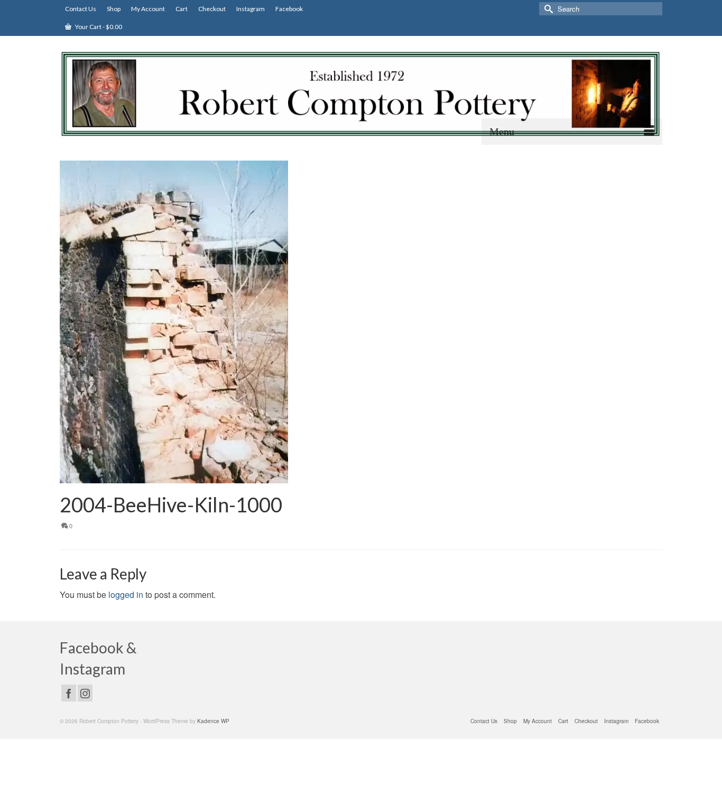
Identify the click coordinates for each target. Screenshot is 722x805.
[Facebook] (68, 693)
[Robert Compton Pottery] (361, 94)
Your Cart (98, 27)
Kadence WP (213, 721)
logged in (125, 594)
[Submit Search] (547, 8)
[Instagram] (85, 693)
